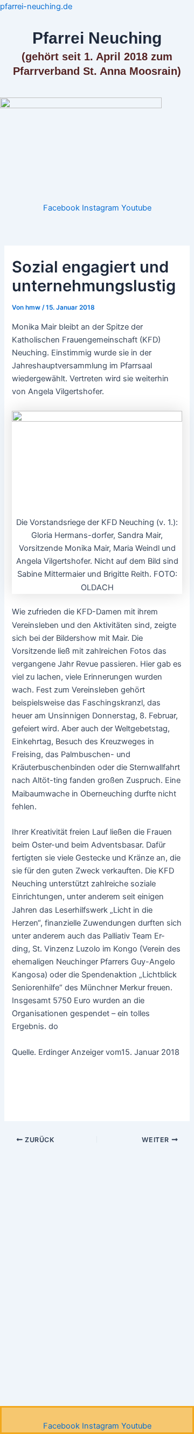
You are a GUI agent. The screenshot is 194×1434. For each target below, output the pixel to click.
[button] (97, 195)
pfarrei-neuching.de (36, 6)
